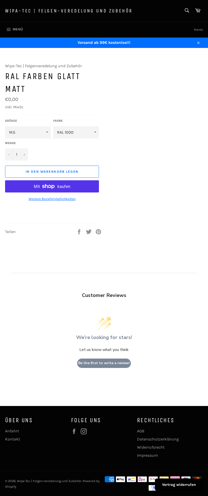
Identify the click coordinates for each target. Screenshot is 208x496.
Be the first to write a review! (104, 363)
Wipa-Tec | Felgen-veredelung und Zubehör (69, 11)
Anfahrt (12, 431)
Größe (11, 120)
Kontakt (12, 439)
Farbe (58, 120)
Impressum (147, 455)
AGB (140, 431)
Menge (10, 143)
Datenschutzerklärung (158, 439)
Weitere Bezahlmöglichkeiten (52, 199)
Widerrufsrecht (151, 447)
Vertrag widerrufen (179, 484)
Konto (198, 29)
